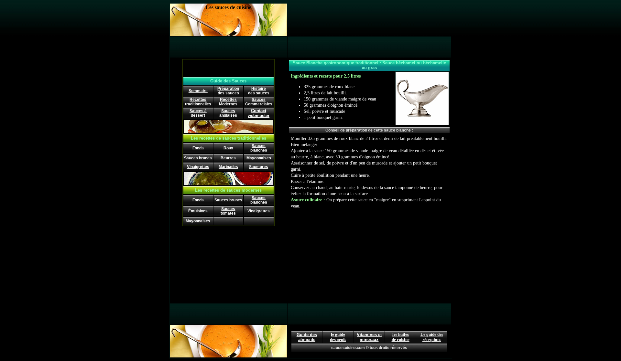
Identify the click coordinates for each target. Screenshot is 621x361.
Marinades (228, 167)
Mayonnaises (258, 158)
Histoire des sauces (258, 90)
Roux (228, 148)
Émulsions (198, 211)
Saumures (258, 167)
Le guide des (431, 334)
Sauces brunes (198, 158)
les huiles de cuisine (400, 337)
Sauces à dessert (198, 113)
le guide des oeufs (338, 337)
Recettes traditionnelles (198, 101)
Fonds (198, 148)
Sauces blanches (258, 148)
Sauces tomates (228, 211)
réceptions (431, 339)
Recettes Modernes (228, 101)
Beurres (228, 158)
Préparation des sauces (228, 90)
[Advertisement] (369, 19)
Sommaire (198, 91)
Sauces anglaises (228, 113)
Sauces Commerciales (258, 101)
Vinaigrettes (198, 167)
